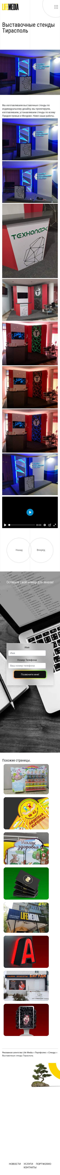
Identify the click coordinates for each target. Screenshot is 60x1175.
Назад (19, 550)
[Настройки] (44, 525)
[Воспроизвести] (5, 525)
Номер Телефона (27, 660)
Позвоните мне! (30, 674)
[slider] (21, 525)
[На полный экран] (54, 525)
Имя (27, 647)
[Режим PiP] (49, 525)
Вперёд (41, 550)
